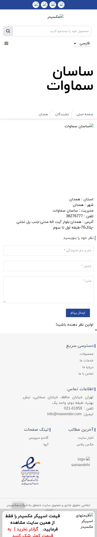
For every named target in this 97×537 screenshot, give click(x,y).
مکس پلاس (85, 444)
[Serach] (8, 31)
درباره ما (87, 367)
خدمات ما (86, 360)
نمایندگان (62, 114)
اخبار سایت (85, 438)
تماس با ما (85, 374)
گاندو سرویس (38, 438)
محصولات (86, 354)
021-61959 (73, 408)
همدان (43, 114)
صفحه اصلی (85, 114)
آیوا (46, 444)
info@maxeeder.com (64, 414)
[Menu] (6, 43)
